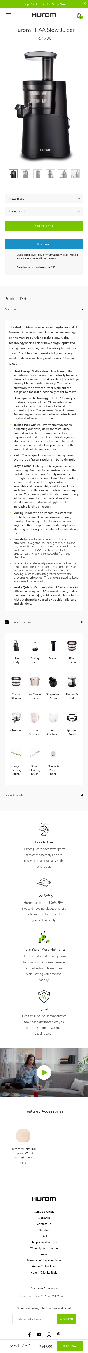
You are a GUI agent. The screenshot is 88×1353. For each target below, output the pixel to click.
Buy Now (70, 1346)
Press (44, 1254)
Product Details (14, 795)
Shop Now (59, 4)
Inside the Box (22, 622)
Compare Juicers (44, 1211)
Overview (10, 309)
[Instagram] (49, 1334)
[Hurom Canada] (44, 15)
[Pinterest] (58, 1334)
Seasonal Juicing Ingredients (44, 1260)
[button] (84, 3)
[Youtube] (39, 1334)
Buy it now (44, 244)
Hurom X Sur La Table (44, 1272)
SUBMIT (68, 1319)
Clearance (44, 1218)
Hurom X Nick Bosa (44, 1266)
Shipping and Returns (44, 1242)
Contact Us (44, 1224)
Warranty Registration (44, 1248)
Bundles (44, 1230)
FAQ (44, 1236)
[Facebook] (29, 1334)
